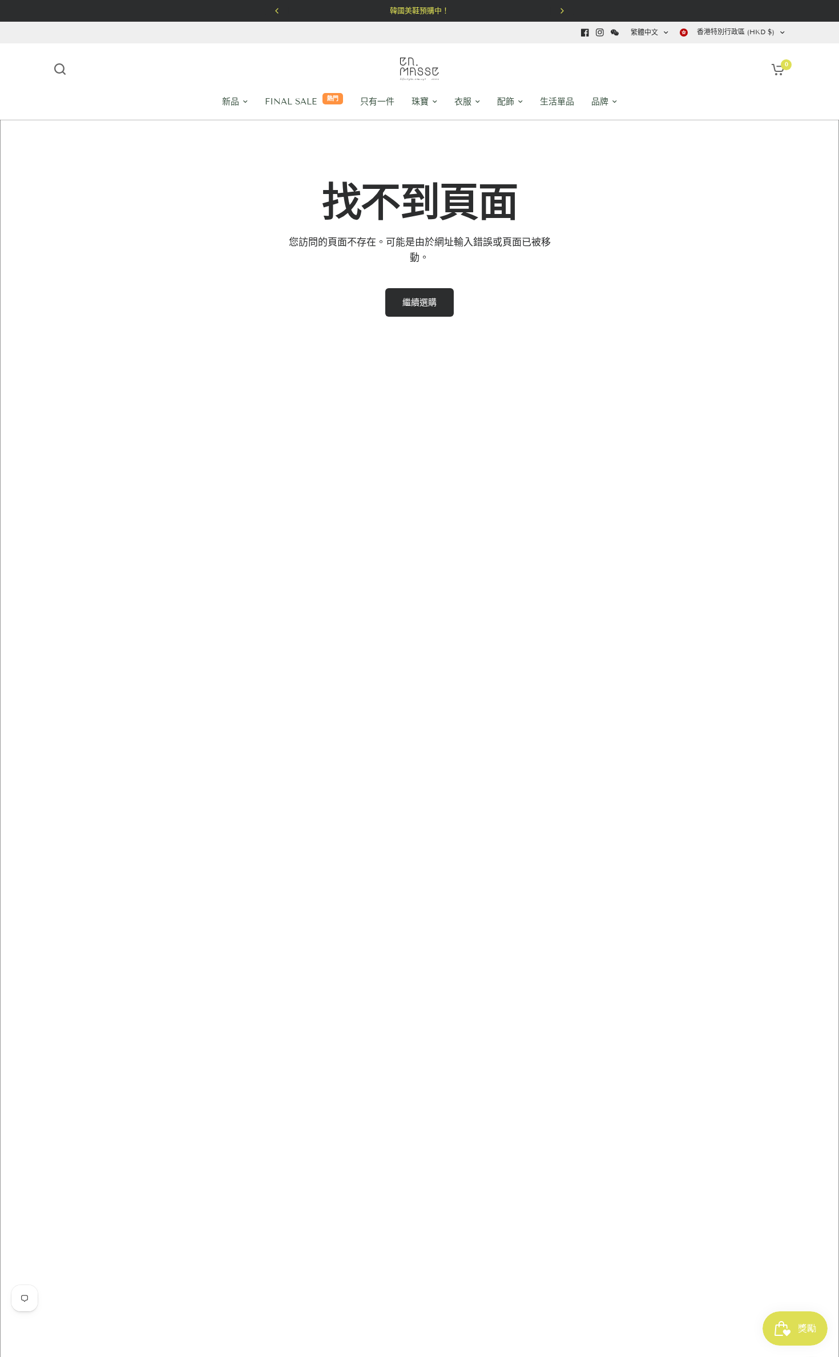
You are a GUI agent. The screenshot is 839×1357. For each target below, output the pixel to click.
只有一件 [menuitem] (377, 101)
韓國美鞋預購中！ (419, 10)
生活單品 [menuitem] (557, 101)
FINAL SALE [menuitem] (291, 101)
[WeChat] (614, 32)
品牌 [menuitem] (599, 101)
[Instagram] (599, 32)
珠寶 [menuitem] (420, 101)
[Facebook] (585, 32)
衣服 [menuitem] (462, 101)
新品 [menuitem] (230, 101)
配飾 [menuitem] (505, 101)
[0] (775, 69)
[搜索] (62, 69)
